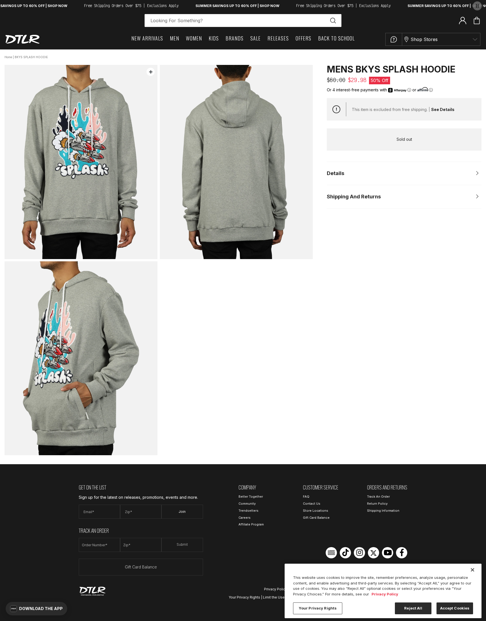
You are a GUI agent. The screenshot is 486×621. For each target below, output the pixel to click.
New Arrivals (147, 38)
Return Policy (377, 504)
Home (8, 57)
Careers (244, 518)
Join (182, 511)
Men (174, 38)
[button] (36, 608)
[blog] (331, 552)
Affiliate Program (251, 524)
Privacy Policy (275, 589)
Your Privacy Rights (244, 597)
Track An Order (378, 496)
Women (194, 38)
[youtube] (387, 552)
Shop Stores (424, 39)
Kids (214, 38)
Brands (235, 38)
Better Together (250, 496)
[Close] (472, 570)
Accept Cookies (455, 608)
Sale (255, 38)
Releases (278, 38)
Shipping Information (383, 511)
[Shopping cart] (476, 20)
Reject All (413, 608)
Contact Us (311, 504)
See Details (442, 109)
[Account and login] (462, 20)
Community (247, 504)
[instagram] (359, 552)
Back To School (336, 38)
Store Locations (315, 511)
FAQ (306, 496)
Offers (303, 38)
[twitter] (373, 552)
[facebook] (401, 552)
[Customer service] (394, 39)
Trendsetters (248, 511)
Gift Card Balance (141, 567)
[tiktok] (345, 552)
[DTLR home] (22, 39)
